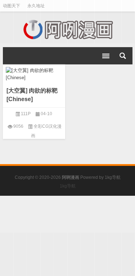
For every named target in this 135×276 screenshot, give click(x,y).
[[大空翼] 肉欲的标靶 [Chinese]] (34, 72)
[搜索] (122, 55)
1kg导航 (113, 177)
